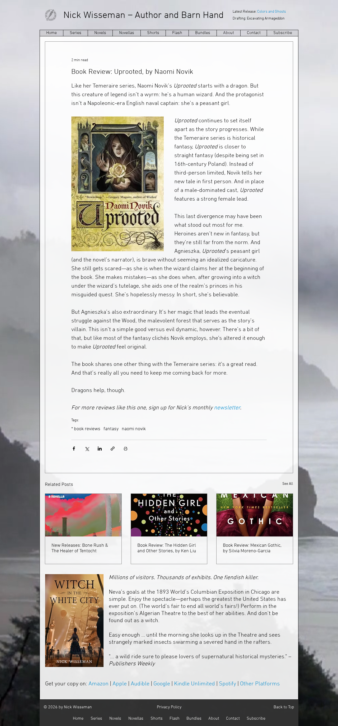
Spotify (227, 684)
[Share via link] (112, 448)
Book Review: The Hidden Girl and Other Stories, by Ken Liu (166, 548)
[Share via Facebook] (73, 448)
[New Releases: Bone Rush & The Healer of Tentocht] (83, 515)
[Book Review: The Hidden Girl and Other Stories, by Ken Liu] (169, 515)
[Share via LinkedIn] (99, 448)
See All (287, 484)
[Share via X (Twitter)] (86, 448)
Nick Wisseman (94, 15)
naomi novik (134, 429)
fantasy (111, 429)
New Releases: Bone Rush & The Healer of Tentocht (79, 548)
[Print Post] (125, 448)
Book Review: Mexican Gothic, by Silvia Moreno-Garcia (252, 548)
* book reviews (85, 429)
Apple (119, 684)
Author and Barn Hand (179, 15)
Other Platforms (260, 684)
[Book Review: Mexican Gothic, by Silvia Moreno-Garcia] (255, 515)
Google (161, 684)
